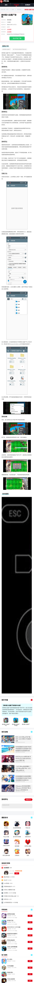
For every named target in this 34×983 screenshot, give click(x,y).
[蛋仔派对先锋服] (17, 832)
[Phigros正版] (6, 832)
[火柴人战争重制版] (4, 948)
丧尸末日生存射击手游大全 (19, 49)
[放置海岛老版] (4, 915)
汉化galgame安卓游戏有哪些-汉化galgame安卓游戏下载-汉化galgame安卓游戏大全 (23, 788)
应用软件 (27, 5)
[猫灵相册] (17, 841)
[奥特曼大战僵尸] (25, 720)
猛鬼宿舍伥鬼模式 (12, 933)
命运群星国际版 (17, 827)
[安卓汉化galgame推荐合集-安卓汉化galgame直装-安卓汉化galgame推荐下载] (8, 758)
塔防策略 (19, 9)
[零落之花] (27, 823)
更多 (31, 909)
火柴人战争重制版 (12, 946)
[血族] (27, 851)
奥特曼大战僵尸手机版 (16, 725)
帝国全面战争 (11, 940)
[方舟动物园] (4, 967)
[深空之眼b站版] (6, 851)
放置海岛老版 (11, 914)
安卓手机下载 (17, 38)
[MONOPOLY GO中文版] (4, 928)
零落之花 (28, 827)
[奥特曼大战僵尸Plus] (5, 720)
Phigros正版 (6, 836)
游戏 (13, 9)
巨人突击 (9, 959)
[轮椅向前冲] (27, 832)
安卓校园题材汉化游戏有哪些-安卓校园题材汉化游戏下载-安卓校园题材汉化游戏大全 (23, 778)
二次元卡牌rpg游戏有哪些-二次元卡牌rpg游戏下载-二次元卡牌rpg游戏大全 (23, 768)
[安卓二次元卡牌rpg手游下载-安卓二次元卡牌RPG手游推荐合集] (8, 739)
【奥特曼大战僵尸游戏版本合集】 (11, 705)
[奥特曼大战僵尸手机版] (15, 720)
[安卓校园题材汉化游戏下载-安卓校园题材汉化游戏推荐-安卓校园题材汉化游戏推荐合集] (8, 749)
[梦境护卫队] (4, 922)
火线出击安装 (6, 845)
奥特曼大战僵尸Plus (6, 725)
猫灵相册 (17, 846)
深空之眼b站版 (6, 855)
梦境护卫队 (10, 920)
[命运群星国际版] (17, 823)
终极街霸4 (10, 972)
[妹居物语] (6, 872)
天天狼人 (6, 827)
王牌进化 (17, 855)
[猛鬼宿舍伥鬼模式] (4, 935)
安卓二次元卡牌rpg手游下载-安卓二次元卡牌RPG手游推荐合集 (23, 738)
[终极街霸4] (4, 974)
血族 (28, 855)
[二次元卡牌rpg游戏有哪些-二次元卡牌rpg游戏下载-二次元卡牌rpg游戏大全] (8, 768)
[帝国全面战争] (4, 942)
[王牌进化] (17, 851)
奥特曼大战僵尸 (6, 49)
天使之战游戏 (11, 979)
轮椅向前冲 (28, 836)
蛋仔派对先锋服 (17, 836)
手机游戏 (16, 5)
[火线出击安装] (6, 841)
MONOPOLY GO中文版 (13, 927)
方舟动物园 (10, 966)
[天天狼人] (6, 823)
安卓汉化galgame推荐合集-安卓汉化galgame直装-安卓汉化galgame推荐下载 (23, 758)
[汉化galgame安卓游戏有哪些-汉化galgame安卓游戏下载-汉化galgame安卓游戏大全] (8, 788)
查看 (17, 873)
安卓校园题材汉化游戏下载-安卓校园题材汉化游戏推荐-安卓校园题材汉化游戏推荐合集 (23, 748)
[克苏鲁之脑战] (27, 841)
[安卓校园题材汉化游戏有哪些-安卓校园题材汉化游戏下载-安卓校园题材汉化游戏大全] (8, 778)
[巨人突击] (4, 961)
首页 (6, 5)
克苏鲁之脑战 (28, 846)
